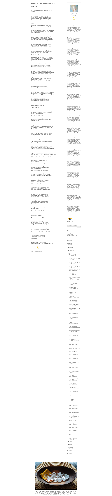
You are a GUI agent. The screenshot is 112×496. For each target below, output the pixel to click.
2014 (69, 243)
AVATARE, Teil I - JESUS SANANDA (74, 348)
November (71, 247)
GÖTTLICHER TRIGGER (71, 235)
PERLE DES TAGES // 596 (73, 335)
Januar (70, 448)
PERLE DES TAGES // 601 (73, 270)
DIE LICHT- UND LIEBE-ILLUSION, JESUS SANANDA (44, 3)
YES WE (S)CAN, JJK (72, 420)
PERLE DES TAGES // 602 (73, 265)
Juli (70, 253)
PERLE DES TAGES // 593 (73, 358)
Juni (70, 441)
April (70, 444)
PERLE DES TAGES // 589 (73, 384)
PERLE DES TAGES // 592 (73, 367)
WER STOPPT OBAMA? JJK (73, 351)
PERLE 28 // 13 (71, 395)
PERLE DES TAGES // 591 (73, 376)
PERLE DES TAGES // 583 (73, 427)
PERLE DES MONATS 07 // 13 (74, 412)
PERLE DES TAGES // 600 (73, 300)
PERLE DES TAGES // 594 (73, 354)
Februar (70, 447)
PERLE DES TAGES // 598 (73, 313)
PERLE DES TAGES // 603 (73, 257)
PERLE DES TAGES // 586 (73, 408)
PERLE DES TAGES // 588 (73, 391)
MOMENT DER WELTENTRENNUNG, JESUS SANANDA (74, 403)
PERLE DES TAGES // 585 (73, 419)
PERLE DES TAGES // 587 (73, 405)
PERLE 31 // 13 (71, 261)
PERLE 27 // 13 (71, 434)
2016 (69, 240)
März (70, 445)
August (70, 251)
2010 (69, 453)
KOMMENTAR (69, 234)
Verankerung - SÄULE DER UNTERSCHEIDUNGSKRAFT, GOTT (74, 321)
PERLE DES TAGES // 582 (73, 430)
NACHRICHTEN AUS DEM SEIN (38, 251)
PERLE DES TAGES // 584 (73, 424)
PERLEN (68, 233)
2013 (69, 244)
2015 (69, 241)
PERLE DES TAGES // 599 (73, 306)
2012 (69, 450)
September (71, 250)
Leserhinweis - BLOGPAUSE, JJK (74, 269)
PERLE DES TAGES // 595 (73, 344)
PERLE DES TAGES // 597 (73, 326)
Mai (70, 442)
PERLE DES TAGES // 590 (73, 380)
